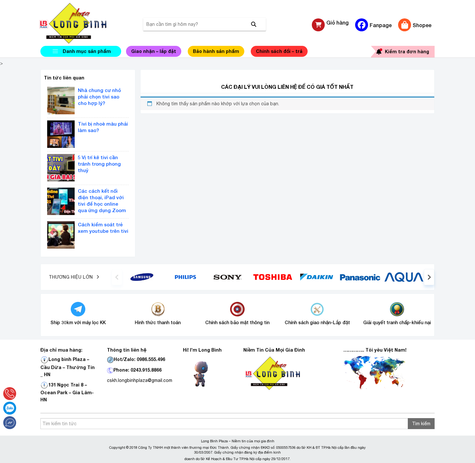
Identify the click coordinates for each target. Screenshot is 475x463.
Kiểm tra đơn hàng (407, 51)
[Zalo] (9, 408)
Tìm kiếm (421, 423)
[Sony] (229, 276)
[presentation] (117, 277)
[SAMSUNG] (142, 276)
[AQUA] (404, 276)
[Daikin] (316, 276)
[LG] (185, 276)
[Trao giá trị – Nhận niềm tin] (80, 23)
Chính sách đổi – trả (279, 51)
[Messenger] (9, 422)
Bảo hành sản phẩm (216, 51)
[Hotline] (9, 393)
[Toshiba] (272, 276)
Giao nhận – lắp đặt (153, 51)
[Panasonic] (360, 276)
